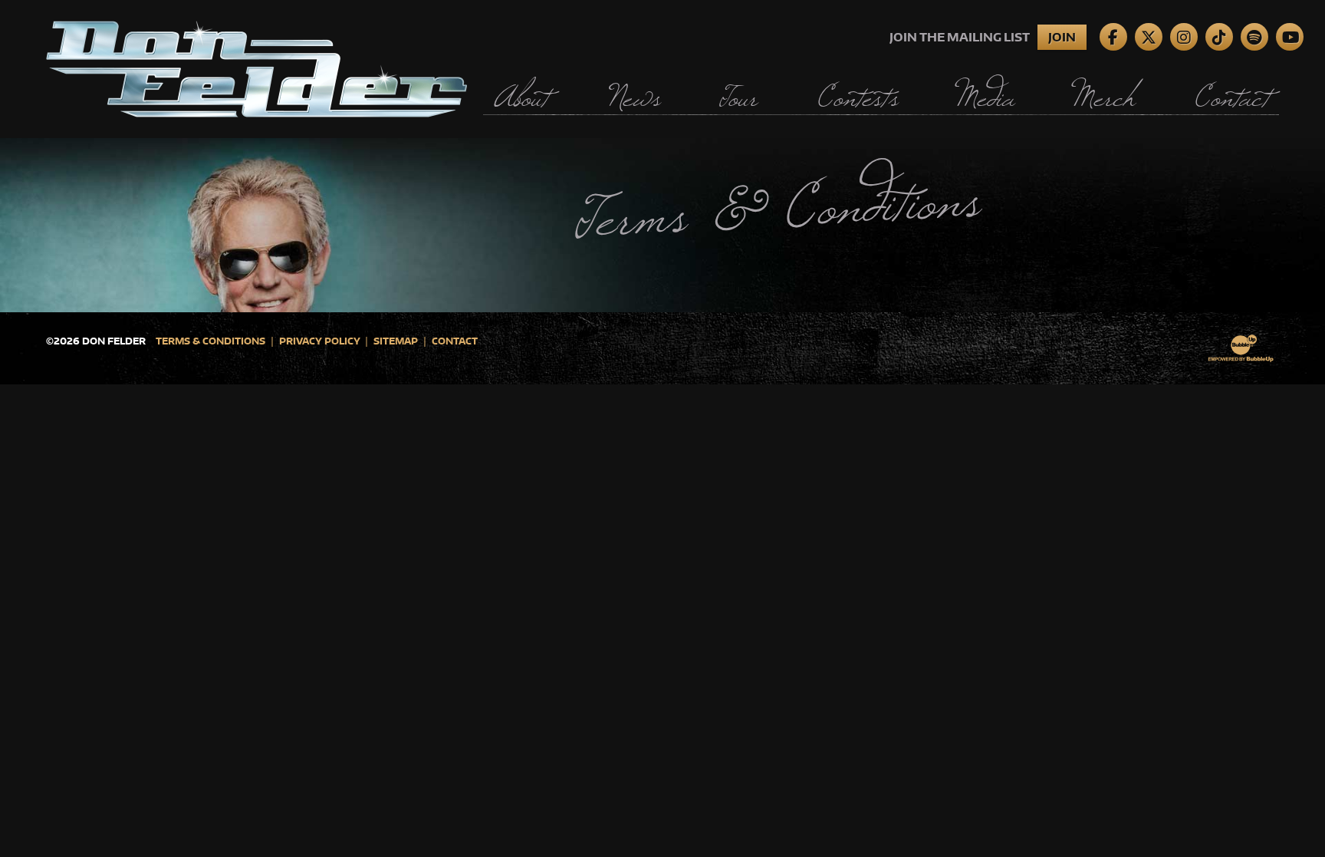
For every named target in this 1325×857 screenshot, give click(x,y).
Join (1062, 37)
